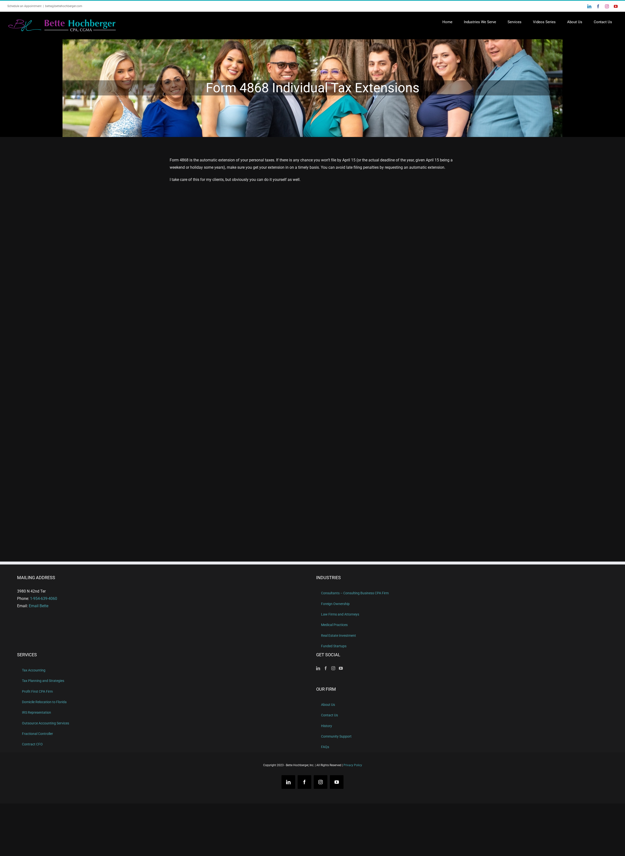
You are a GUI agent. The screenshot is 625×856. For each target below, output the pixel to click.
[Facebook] (326, 668)
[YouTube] (341, 668)
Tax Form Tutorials (200, 316)
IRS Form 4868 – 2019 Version (369, 289)
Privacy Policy (353, 765)
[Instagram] (333, 668)
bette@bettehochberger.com (63, 6)
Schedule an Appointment (24, 6)
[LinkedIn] (318, 668)
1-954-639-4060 (43, 598)
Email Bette (38, 606)
